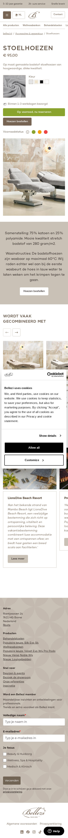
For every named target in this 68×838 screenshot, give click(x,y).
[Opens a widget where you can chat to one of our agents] (53, 831)
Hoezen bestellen (17, 121)
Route (6, 625)
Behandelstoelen (53, 25)
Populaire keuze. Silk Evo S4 (21, 643)
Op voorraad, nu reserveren (34, 112)
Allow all (34, 447)
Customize (32, 460)
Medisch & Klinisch (19, 766)
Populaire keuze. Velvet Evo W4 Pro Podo (29, 651)
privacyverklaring (12, 792)
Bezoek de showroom (17, 677)
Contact (58, 14)
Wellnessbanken (31, 25)
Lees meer (17, 558)
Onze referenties (13, 681)
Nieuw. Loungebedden (17, 659)
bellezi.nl (7, 34)
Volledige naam (14, 715)
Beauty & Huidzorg (19, 754)
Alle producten (11, 25)
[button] (34, 4)
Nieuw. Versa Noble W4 (18, 655)
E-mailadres (12, 731)
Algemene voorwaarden (22, 824)
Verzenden (12, 780)
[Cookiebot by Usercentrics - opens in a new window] (48, 374)
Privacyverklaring (51, 824)
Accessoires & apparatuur (29, 34)
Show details (47, 435)
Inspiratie (9, 686)
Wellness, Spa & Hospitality (24, 760)
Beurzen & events (14, 673)
